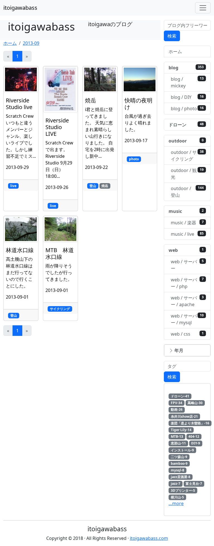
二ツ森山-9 (179, 456)
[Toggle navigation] (203, 7)
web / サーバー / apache (187, 301)
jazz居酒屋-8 (180, 476)
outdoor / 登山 (187, 191)
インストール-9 (182, 450)
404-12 (193, 436)
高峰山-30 (195, 402)
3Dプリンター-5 (183, 490)
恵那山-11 (178, 443)
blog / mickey (187, 82)
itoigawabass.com (149, 538)
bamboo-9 (179, 463)
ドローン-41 (180, 396)
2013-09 (31, 43)
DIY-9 (195, 443)
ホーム (10, 43)
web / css (187, 334)
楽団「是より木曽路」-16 (190, 423)
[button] (187, 350)
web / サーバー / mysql (187, 319)
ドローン (186, 125)
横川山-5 (177, 497)
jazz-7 (175, 483)
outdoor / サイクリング (187, 155)
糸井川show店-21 (184, 416)
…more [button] (176, 503)
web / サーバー (187, 265)
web (186, 250)
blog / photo (187, 108)
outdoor (186, 141)
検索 (171, 36)
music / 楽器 (187, 223)
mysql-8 (177, 470)
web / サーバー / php (187, 283)
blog (186, 68)
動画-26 (177, 409)
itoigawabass (20, 7)
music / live (187, 234)
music (186, 211)
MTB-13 (177, 436)
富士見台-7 (194, 483)
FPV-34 (176, 402)
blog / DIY (187, 97)
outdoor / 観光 (187, 173)
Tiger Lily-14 (181, 429)
